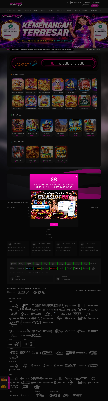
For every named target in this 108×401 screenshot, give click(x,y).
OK (54, 224)
